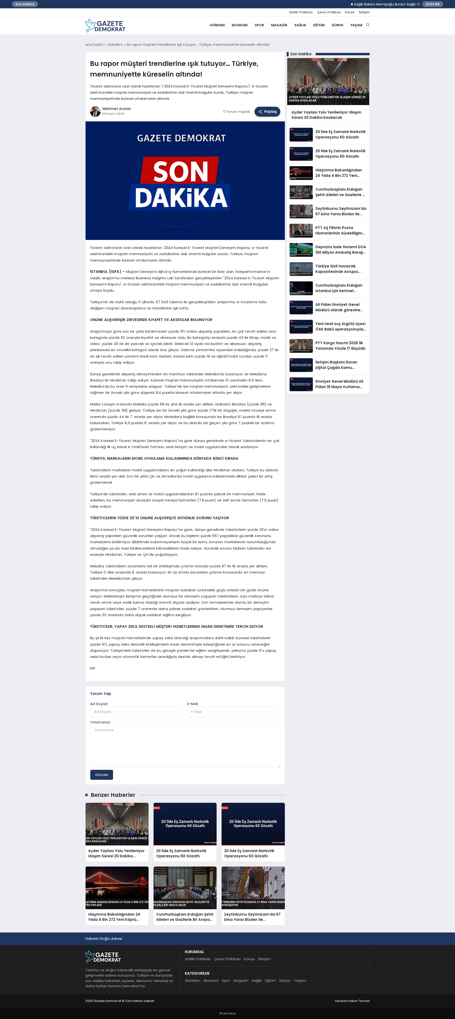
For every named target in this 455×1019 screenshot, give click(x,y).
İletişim (364, 12)
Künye (350, 12)
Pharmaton (227, 1013)
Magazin (279, 25)
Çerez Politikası (329, 12)
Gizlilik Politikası (301, 12)
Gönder (101, 774)
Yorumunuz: (100, 722)
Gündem (217, 25)
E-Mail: (192, 703)
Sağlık (300, 25)
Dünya (337, 25)
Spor (259, 25)
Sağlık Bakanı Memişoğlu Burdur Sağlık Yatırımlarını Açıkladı (384, 4)
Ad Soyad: (99, 703)
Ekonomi (240, 25)
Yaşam (356, 25)
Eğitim (319, 25)
